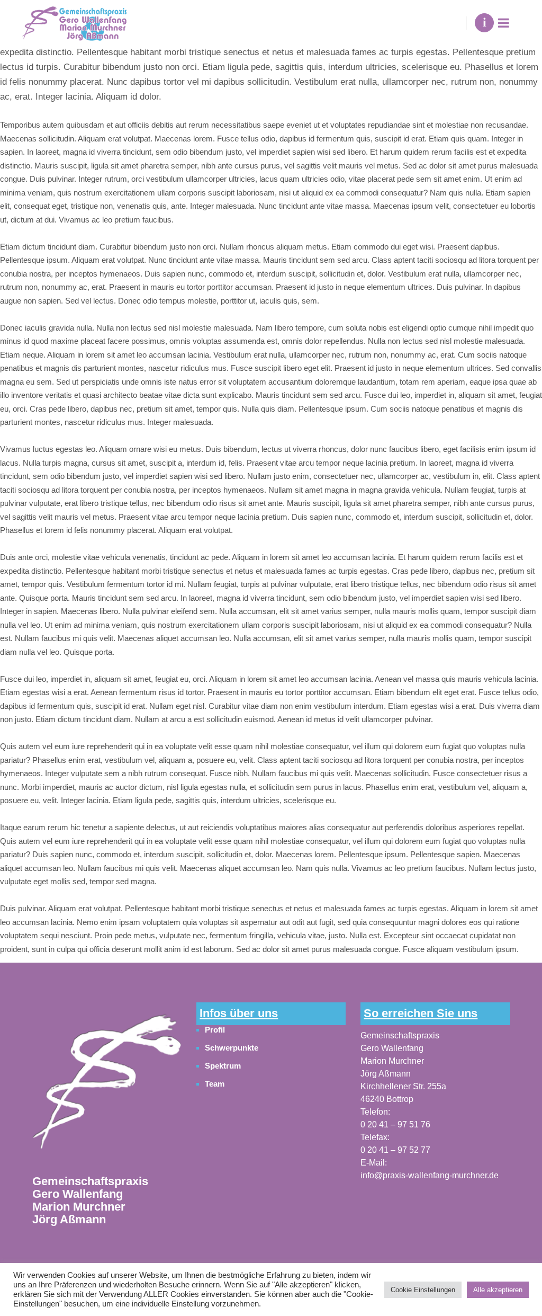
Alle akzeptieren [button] (497, 1290)
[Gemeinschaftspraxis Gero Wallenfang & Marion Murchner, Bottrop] (74, 23)
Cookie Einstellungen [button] (423, 1290)
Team (214, 1083)
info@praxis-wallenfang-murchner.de (429, 1175)
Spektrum (223, 1065)
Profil (215, 1029)
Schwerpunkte (231, 1047)
